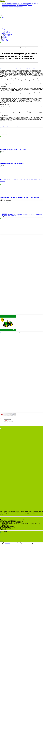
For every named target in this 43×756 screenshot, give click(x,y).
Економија (4, 28)
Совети (3, 38)
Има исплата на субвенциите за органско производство (12, 10)
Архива (1, 541)
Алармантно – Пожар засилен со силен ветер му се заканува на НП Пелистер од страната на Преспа (20, 3)
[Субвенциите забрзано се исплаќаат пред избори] (10, 147)
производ (18, 123)
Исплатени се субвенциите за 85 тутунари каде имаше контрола (13, 11)
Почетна (3, 26)
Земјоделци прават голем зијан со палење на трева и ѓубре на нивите (19, 197)
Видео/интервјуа (5, 40)
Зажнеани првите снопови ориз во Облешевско (12, 163)
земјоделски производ (8, 123)
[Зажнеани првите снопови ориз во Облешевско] (7, 161)
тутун (22, 123)
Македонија (15, 123)
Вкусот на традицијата (8, 34)
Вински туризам (7, 35)
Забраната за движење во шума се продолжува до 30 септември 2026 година (15, 7)
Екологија (4, 36)
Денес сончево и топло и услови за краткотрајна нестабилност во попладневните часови (18, 9)
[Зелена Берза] (2, 17)
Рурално (3, 33)
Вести (1, 50)
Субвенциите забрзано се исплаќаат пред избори (13, 149)
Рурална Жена (6, 31)
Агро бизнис (4, 29)
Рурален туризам (7, 32)
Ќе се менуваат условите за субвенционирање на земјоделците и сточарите (15, 4)
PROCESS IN (7, 543)
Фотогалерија (4, 39)
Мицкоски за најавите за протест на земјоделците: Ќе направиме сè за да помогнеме (17, 5)
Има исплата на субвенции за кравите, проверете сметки (12, 6)
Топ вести (4, 27)
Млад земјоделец (7, 30)
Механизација (4, 37)
